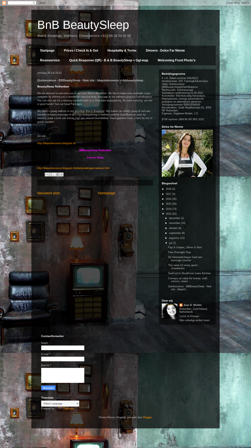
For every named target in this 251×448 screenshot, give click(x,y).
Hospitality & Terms (121, 50)
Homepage (106, 193)
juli (171, 243)
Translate (68, 408)
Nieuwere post (48, 193)
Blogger (147, 417)
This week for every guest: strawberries (183, 267)
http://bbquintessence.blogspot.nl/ (56, 143)
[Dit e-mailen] (47, 174)
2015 (169, 203)
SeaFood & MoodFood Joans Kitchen (189, 273)
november (175, 223)
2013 (169, 213)
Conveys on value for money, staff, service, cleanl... (188, 280)
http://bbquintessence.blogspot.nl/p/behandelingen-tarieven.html (73, 168)
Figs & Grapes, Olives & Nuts (185, 247)
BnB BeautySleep (83, 24)
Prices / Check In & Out (81, 50)
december (175, 218)
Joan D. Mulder (192, 305)
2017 (169, 194)
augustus (174, 237)
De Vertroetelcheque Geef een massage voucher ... (185, 259)
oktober (173, 228)
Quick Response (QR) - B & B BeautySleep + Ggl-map (108, 60)
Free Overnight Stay (179, 252)
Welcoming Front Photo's (177, 60)
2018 (169, 188)
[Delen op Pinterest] (62, 174)
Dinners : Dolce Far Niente (165, 50)
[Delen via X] (54, 174)
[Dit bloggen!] (50, 174)
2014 (169, 208)
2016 (169, 198)
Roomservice (50, 60)
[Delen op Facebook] (58, 174)
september (175, 233)
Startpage (47, 50)
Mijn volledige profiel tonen (194, 320)
